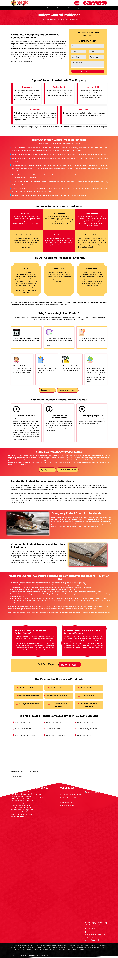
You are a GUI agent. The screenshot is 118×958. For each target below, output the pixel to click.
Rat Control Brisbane (68, 802)
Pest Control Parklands (89, 688)
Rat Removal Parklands (28, 688)
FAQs (69, 8)
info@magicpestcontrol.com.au (95, 934)
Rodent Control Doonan (84, 735)
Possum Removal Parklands (28, 696)
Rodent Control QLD (52, 19)
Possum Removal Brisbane (70, 792)
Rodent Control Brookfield (85, 722)
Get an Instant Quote (67, 390)
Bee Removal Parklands (89, 696)
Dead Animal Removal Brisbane (71, 794)
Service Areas (59, 8)
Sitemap (40, 797)
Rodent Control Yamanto (54, 722)
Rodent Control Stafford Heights (25, 735)
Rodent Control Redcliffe (23, 729)
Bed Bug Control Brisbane (69, 797)
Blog (77, 8)
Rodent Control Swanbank (54, 729)
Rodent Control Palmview (23, 722)
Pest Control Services (43, 8)
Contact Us (86, 8)
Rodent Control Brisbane (69, 800)
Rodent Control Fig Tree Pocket (87, 729)
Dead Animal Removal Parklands (59, 696)
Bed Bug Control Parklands (28, 704)
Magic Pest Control (28, 955)
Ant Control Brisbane (68, 805)
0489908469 (97, 3)
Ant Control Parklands (59, 688)
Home (30, 8)
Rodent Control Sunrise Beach (55, 735)
